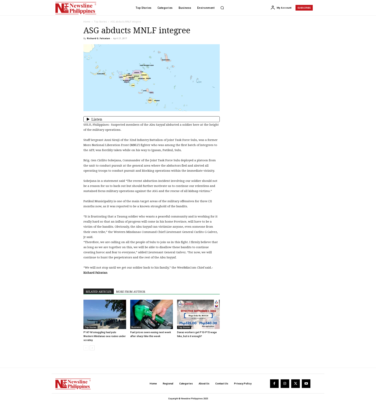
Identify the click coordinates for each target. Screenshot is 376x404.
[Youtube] (306, 383)
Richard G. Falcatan (98, 38)
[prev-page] (85, 347)
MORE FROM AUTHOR (130, 291)
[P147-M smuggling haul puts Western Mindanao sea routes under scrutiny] (104, 314)
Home (86, 21)
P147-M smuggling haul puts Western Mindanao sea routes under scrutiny (104, 336)
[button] (222, 8)
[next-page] (92, 347)
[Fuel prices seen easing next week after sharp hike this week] (151, 314)
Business (136, 327)
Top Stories (100, 21)
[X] (295, 383)
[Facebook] (274, 383)
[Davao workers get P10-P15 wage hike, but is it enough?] (198, 314)
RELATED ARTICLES (98, 291)
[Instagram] (285, 383)
